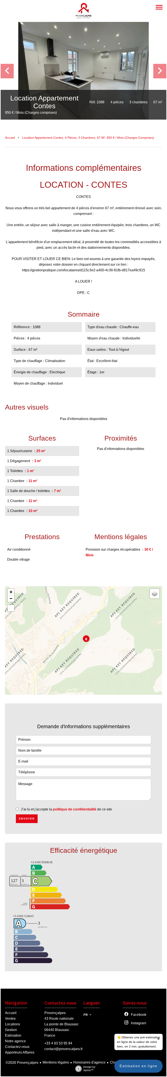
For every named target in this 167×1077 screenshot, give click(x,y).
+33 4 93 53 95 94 (58, 1043)
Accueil (10, 137)
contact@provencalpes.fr (63, 1049)
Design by (89, 1068)
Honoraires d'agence (89, 1062)
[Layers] (154, 593)
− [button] (11, 598)
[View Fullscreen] (11, 608)
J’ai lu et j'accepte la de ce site (66, 809)
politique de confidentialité (74, 809)
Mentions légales (56, 1062)
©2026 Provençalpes (22, 1062)
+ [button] (11, 592)
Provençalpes (55, 1013)
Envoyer (27, 818)
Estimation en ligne (138, 1066)
